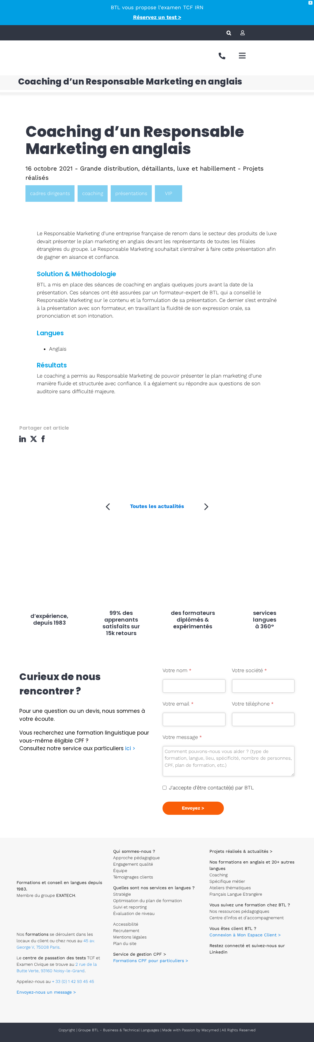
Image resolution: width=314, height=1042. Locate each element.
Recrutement (126, 930)
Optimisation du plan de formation (147, 900)
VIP (168, 193)
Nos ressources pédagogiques (239, 911)
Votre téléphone (253, 704)
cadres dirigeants (50, 193)
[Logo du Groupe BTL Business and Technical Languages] (20, 49)
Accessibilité (125, 924)
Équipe (120, 870)
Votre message (182, 737)
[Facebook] (44, 439)
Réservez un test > (157, 17)
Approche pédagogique (136, 857)
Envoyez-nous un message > (46, 992)
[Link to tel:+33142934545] (222, 56)
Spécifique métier (227, 881)
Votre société (249, 670)
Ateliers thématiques (230, 887)
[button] (229, 32)
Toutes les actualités (157, 506)
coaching (92, 193)
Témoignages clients (133, 877)
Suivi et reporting (130, 907)
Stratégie (122, 894)
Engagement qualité (133, 864)
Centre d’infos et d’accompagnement (246, 917)
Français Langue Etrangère (235, 894)
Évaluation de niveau (134, 913)
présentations (131, 193)
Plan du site (124, 943)
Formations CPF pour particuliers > (150, 960)
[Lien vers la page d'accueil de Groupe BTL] (41, 847)
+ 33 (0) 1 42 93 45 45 (73, 981)
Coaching (218, 874)
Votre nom (177, 670)
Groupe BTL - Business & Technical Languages (119, 1030)
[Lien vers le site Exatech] (36, 908)
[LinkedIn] (24, 439)
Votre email (178, 704)
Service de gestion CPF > (139, 954)
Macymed (210, 1030)
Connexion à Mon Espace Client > (245, 934)
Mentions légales (130, 937)
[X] (34, 439)
